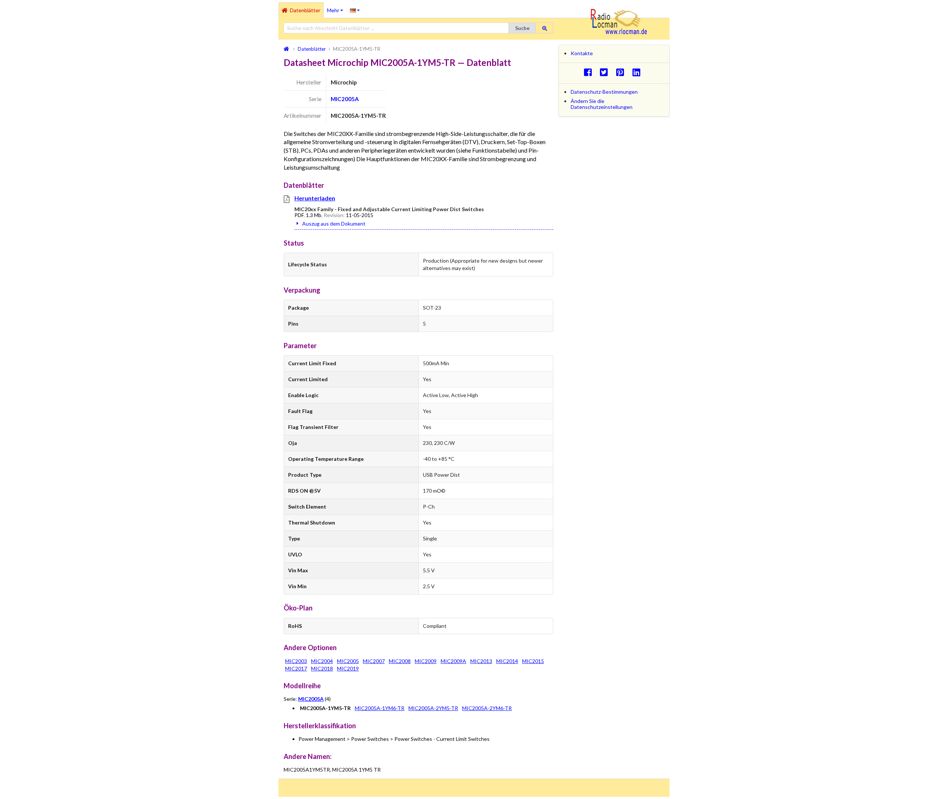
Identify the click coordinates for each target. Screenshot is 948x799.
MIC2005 (348, 661)
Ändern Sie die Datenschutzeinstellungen (601, 104)
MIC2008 (400, 661)
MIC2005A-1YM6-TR (379, 708)
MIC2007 (374, 661)
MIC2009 (426, 661)
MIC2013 (481, 661)
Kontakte (582, 53)
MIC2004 (322, 661)
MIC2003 (296, 661)
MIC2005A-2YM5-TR (433, 708)
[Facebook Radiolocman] (590, 72)
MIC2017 (296, 668)
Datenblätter (305, 10)
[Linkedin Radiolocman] (638, 72)
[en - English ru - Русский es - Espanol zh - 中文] (355, 10)
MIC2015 (533, 661)
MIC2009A (453, 661)
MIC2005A (345, 99)
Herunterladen (314, 198)
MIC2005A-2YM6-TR (487, 708)
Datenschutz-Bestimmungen (604, 92)
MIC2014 (507, 661)
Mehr (337, 7)
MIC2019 (348, 668)
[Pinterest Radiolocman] (622, 72)
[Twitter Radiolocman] (606, 72)
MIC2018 (322, 668)
